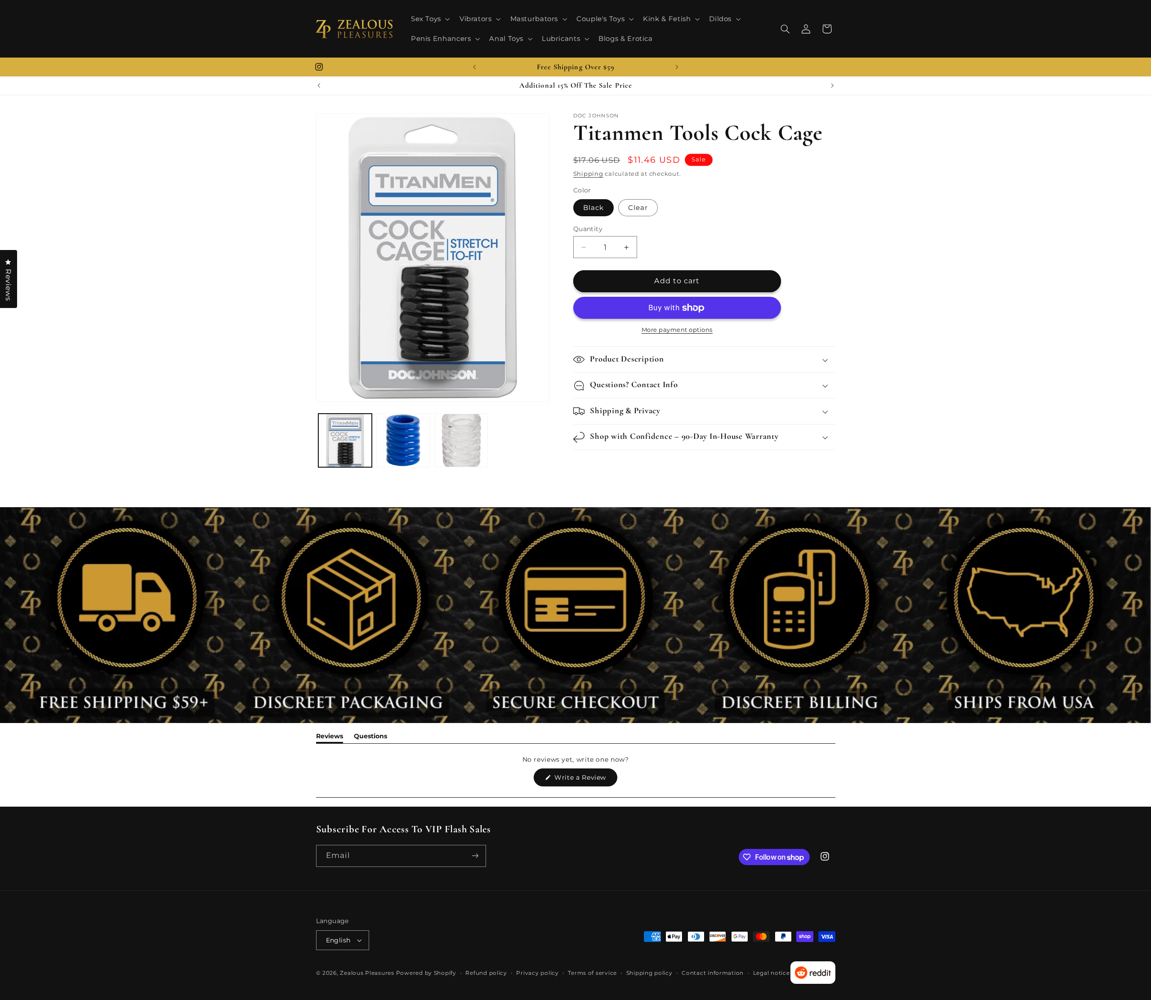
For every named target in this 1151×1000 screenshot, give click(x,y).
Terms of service (592, 973)
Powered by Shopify (426, 973)
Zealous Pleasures (368, 973)
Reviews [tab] (329, 737)
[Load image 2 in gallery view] (403, 440)
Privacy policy (537, 973)
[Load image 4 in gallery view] (461, 440)
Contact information (713, 973)
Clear (638, 208)
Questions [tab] (370, 737)
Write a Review (585, 779)
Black (593, 208)
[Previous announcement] (474, 67)
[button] (429, 19)
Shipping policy (649, 973)
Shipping (588, 173)
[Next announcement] (677, 67)
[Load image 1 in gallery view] (345, 440)
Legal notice (771, 973)
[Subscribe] (474, 856)
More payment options (677, 330)
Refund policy (486, 973)
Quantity (587, 228)
